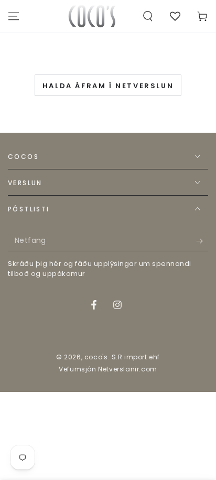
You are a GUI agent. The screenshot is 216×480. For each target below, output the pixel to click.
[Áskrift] (202, 240)
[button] (147, 16)
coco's (96, 357)
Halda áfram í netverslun (108, 86)
